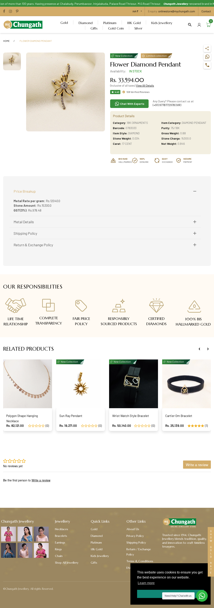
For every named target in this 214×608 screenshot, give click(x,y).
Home (6, 40)
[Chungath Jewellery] (24, 24)
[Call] (207, 65)
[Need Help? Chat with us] (202, 596)
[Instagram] (10, 11)
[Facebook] (4, 11)
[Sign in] (199, 25)
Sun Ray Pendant (70, 416)
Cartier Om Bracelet (178, 416)
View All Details (145, 85)
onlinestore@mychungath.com (176, 11)
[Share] (207, 48)
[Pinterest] (17, 11)
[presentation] (199, 349)
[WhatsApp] (207, 56)
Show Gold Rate (210, 552)
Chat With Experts (132, 103)
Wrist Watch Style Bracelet (130, 416)
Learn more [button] (146, 583)
